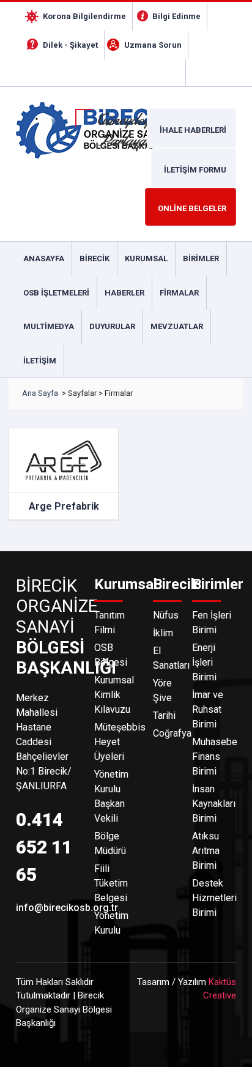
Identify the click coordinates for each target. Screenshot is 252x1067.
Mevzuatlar (176, 326)
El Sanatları (165, 658)
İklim (163, 633)
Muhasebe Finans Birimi (214, 756)
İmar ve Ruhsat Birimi (207, 709)
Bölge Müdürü (110, 843)
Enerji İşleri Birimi (204, 662)
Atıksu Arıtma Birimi (206, 850)
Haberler (124, 292)
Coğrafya (165, 733)
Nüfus (165, 615)
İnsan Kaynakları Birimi (213, 803)
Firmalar (179, 292)
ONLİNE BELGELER (192, 208)
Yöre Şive (162, 690)
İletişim (39, 360)
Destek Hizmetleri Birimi (214, 897)
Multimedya (48, 326)
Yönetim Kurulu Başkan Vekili (111, 796)
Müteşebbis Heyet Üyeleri (116, 741)
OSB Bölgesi (110, 655)
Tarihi (164, 715)
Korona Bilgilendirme (84, 16)
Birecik (94, 258)
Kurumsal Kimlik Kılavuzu (114, 694)
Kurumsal (146, 258)
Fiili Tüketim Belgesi (111, 883)
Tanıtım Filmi (109, 622)
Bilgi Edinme (176, 16)
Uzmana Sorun (153, 45)
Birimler (201, 258)
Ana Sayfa (40, 393)
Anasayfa (43, 258)
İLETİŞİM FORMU (195, 169)
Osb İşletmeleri (56, 292)
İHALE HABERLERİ (193, 130)
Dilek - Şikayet (70, 45)
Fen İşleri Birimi (211, 622)
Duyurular (112, 326)
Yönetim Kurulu (111, 923)
